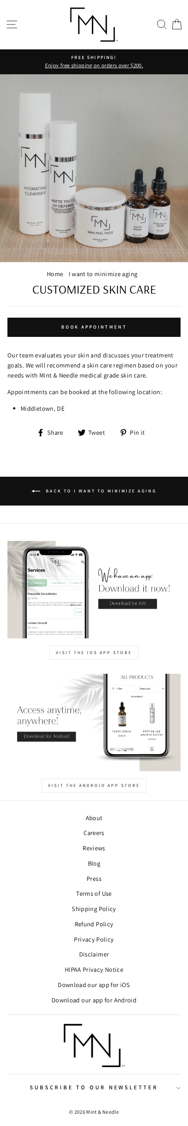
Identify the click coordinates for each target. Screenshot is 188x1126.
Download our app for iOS (94, 984)
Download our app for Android (94, 1000)
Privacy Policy (94, 939)
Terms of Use (93, 893)
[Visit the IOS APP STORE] (94, 589)
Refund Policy (94, 924)
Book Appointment (94, 327)
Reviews (94, 848)
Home (55, 274)
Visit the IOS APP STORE (94, 652)
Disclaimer (94, 954)
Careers (94, 832)
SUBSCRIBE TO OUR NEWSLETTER (94, 1087)
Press (94, 878)
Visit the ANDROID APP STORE (94, 785)
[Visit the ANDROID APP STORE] (94, 722)
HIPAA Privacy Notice (94, 969)
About (94, 818)
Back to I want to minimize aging (100, 491)
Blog (94, 863)
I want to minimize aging (103, 274)
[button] (161, 25)
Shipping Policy (94, 908)
